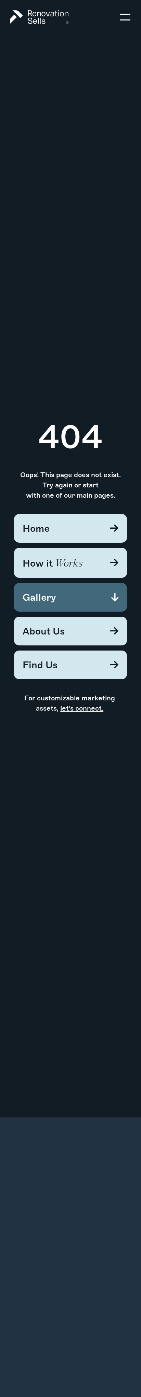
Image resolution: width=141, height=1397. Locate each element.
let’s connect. (81, 708)
